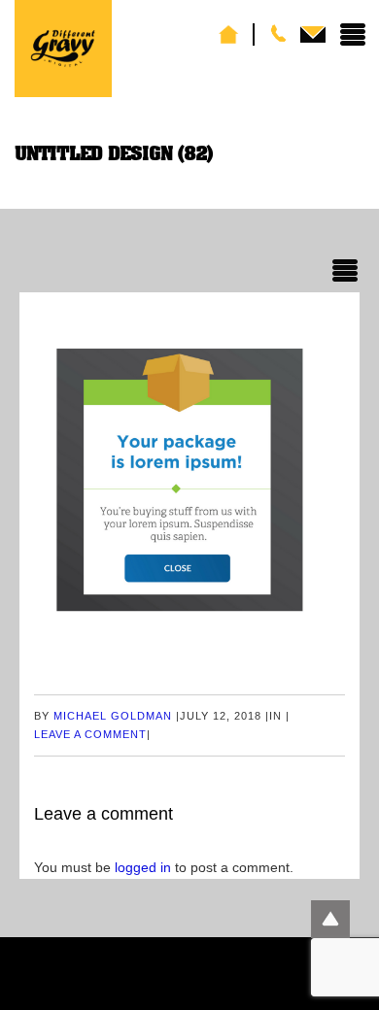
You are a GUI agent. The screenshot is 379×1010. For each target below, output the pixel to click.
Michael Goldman (112, 716)
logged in (143, 867)
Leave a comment (90, 734)
